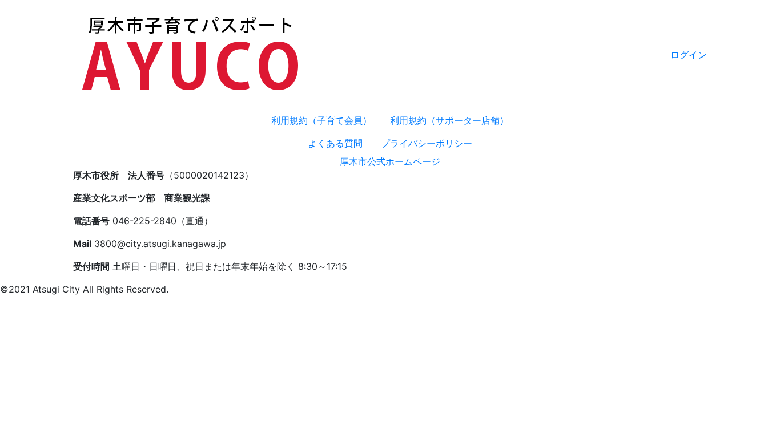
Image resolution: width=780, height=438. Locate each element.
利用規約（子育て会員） (321, 120)
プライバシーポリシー (426, 143)
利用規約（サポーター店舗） (449, 120)
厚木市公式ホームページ (390, 161)
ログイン (688, 54)
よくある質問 (335, 143)
